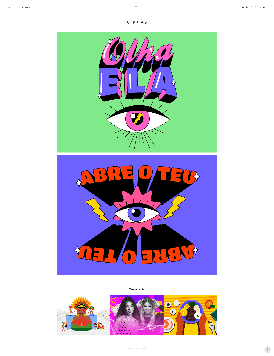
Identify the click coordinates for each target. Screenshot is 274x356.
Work (10, 7)
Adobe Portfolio (141, 348)
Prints (17, 7)
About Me (26, 7)
